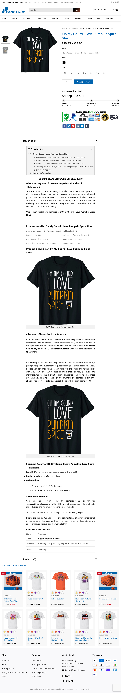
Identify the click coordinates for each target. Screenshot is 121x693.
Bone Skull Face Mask (108, 599)
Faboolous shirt (57, 599)
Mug (98, 18)
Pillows (89, 18)
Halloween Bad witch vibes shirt (84, 600)
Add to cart (85, 82)
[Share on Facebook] (65, 126)
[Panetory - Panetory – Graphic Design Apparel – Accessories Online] (13, 10)
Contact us (42, 2)
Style (64, 48)
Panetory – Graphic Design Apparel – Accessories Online (63, 543)
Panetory (42, 534)
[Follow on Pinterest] (116, 2)
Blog (4, 676)
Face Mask (109, 18)
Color (64, 58)
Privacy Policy (8, 668)
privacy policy (53, 2)
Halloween (73, 28)
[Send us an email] (69, 681)
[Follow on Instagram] (111, 2)
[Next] (55, 50)
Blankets (78, 18)
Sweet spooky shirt (35, 599)
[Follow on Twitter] (113, 2)
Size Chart (55, 18)
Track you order (39, 664)
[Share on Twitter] (69, 126)
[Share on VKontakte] (78, 126)
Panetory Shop (41, 18)
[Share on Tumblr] (87, 126)
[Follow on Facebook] (109, 2)
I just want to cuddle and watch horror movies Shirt (83, 639)
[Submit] (76, 10)
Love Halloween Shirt (108, 638)
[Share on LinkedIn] (82, 126)
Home (4, 18)
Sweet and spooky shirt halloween (11, 639)
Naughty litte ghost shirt (35, 639)
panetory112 (43, 549)
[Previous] (15, 50)
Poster (67, 18)
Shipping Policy (38, 672)
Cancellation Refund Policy (44, 668)
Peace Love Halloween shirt (57, 639)
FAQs (4, 664)
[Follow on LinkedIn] (118, 2)
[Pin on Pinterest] (73, 126)
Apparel (14, 18)
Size (63, 67)
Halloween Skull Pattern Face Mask (11, 600)
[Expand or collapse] (91, 149)
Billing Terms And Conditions (71, 2)
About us (32, 2)
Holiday (26, 18)
